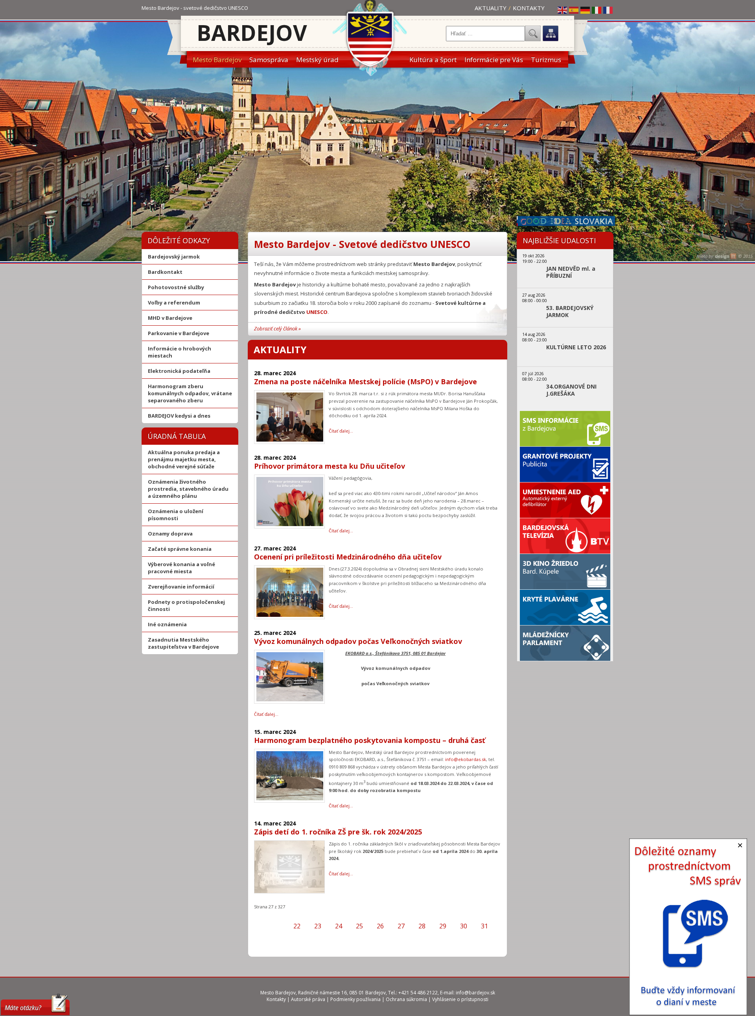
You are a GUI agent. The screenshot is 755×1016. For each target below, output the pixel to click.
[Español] (574, 10)
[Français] (608, 10)
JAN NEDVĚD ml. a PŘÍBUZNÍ (570, 272)
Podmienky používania (355, 999)
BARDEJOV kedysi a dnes (179, 415)
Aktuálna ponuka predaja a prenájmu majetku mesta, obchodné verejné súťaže (184, 459)
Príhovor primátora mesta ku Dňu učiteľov (329, 466)
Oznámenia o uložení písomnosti (175, 515)
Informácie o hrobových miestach (179, 352)
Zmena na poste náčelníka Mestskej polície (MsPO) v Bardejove (365, 381)
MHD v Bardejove (170, 317)
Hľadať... (533, 33)
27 (401, 926)
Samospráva (268, 59)
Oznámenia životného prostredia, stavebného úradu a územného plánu (188, 488)
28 (421, 926)
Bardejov (252, 32)
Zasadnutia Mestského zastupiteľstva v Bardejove (183, 643)
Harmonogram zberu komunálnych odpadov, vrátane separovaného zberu (190, 393)
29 (442, 926)
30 (463, 926)
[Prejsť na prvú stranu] (266, 926)
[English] (563, 10)
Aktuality (490, 8)
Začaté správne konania (180, 548)
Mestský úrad (317, 59)
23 (317, 926)
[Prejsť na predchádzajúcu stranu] (280, 926)
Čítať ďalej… (341, 431)
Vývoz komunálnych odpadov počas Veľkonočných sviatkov (358, 641)
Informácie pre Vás (493, 59)
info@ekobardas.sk (465, 759)
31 (484, 926)
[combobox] (485, 33)
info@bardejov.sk (475, 992)
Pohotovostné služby (176, 287)
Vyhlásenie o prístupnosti (460, 999)
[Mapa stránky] (550, 33)
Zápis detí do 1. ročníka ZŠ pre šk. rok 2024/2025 (338, 831)
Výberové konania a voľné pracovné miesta (181, 568)
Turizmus (546, 59)
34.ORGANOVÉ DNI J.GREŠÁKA (571, 390)
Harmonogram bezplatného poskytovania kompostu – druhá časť (369, 740)
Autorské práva (308, 999)
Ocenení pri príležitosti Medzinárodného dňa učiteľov (348, 556)
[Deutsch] (585, 10)
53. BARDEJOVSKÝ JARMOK (569, 311)
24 (338, 926)
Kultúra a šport (433, 59)
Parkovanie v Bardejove (178, 333)
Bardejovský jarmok (174, 256)
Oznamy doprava (170, 533)
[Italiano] (597, 10)
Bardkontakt (165, 271)
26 (380, 926)
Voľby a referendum (174, 302)
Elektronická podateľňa (179, 370)
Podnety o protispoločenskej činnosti (186, 605)
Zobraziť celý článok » (277, 328)
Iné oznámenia (167, 624)
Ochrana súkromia (406, 999)
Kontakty (529, 8)
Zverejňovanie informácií (181, 586)
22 (296, 926)
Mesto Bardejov (217, 59)
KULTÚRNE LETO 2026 (576, 347)
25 (359, 926)
